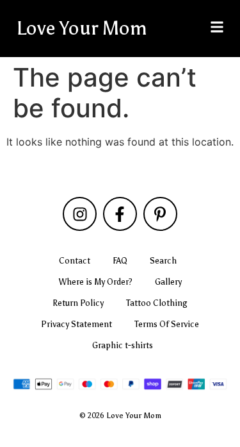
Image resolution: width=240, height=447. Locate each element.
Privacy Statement (76, 324)
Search (163, 261)
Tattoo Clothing (157, 303)
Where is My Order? (95, 282)
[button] (217, 27)
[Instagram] (80, 214)
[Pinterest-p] (160, 214)
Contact (74, 261)
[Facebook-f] (120, 214)
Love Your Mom (81, 28)
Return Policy (78, 303)
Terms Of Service (166, 324)
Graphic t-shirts (122, 345)
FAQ (120, 261)
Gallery (168, 282)
